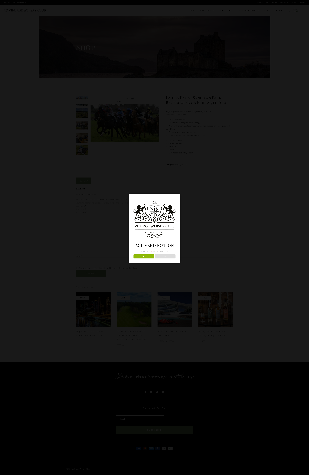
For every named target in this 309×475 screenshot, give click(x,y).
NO (165, 256)
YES (143, 256)
